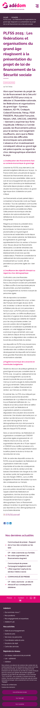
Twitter (35, 598)
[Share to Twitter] (8, 523)
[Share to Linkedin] (10, 523)
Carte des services (12, 647)
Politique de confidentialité (9, 684)
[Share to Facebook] (5, 523)
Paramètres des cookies (20, 692)
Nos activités (9, 626)
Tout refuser (20, 698)
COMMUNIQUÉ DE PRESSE (19, 577)
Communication (9, 83)
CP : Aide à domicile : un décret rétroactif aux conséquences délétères (20, 584)
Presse (9, 598)
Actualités (14, 17)
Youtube (20, 600)
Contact (21, 598)
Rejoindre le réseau (11, 651)
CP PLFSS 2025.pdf (12, 514)
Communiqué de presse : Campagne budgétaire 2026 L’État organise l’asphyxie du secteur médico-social (19, 567)
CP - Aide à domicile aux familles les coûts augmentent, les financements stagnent (21, 555)
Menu (37, 6)
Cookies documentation (8, 687)
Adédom (7, 608)
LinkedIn (31, 598)
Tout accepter (19, 704)
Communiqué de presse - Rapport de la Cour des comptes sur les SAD (22, 545)
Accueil (5, 17)
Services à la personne (13, 637)
